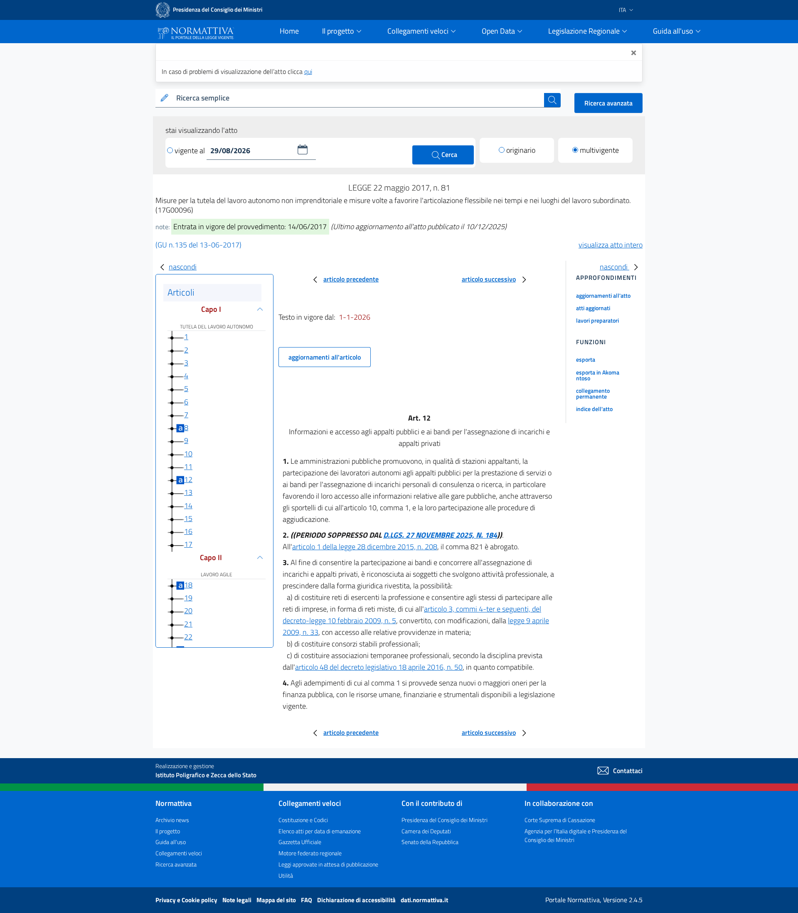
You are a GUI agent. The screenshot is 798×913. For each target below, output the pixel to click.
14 (188, 505)
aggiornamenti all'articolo (324, 357)
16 (188, 531)
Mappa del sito (276, 900)
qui (308, 71)
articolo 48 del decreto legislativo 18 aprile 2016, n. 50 (379, 667)
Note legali (237, 900)
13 (188, 492)
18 (188, 584)
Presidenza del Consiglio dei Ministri (444, 819)
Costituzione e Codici (303, 819)
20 (188, 610)
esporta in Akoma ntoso (597, 375)
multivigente (599, 150)
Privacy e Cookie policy (187, 900)
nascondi (183, 266)
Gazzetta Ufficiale (299, 841)
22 (188, 636)
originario (520, 150)
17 (188, 544)
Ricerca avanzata (608, 103)
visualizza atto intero (611, 244)
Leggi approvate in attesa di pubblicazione (328, 864)
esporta (585, 359)
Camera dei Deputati (426, 831)
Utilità (285, 875)
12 (188, 479)
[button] (302, 149)
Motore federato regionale (310, 853)
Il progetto (167, 831)
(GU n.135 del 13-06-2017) (198, 244)
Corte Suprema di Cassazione (560, 819)
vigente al (191, 150)
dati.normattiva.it (424, 900)
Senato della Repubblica (429, 841)
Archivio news (172, 819)
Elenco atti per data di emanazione (319, 831)
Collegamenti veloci (178, 853)
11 (188, 466)
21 (188, 623)
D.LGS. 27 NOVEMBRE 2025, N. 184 (440, 535)
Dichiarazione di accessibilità (357, 900)
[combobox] (358, 98)
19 (188, 597)
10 (188, 453)
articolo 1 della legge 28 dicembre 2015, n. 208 (364, 546)
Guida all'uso (170, 841)
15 (188, 518)
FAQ (307, 900)
